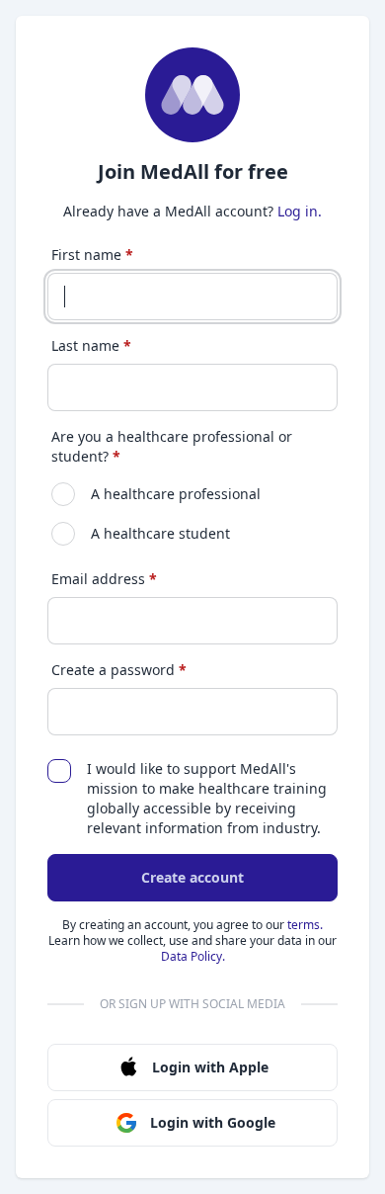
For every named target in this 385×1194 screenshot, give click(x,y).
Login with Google (212, 1122)
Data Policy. (193, 956)
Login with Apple (210, 1067)
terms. (305, 924)
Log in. (299, 211)
